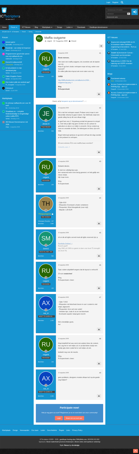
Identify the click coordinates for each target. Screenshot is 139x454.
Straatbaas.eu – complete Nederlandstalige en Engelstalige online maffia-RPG (17, 113)
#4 (100, 198)
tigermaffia (9, 44)
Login (108, 2)
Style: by (69, 445)
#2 (100, 108)
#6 (100, 265)
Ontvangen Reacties (44, 221)
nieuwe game (10, 42)
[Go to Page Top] (135, 451)
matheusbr (9, 59)
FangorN (113, 89)
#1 (100, 53)
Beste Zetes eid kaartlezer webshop (87, 442)
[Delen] (101, 46)
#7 (100, 297)
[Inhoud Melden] (99, 94)
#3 (100, 161)
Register (115, 2)
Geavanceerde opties (112, 17)
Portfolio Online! (64, 243)
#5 (100, 233)
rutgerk (49, 41)
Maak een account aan (74, 418)
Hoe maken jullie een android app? (18, 82)
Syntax (8, 73)
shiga (7, 127)
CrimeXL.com (63, 147)
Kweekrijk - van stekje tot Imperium (18, 48)
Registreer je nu (66, 413)
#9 (100, 373)
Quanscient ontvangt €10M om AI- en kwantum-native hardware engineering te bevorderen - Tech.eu (123, 44)
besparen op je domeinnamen (72, 101)
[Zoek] (122, 2)
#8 (100, 339)
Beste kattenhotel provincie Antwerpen (60, 442)
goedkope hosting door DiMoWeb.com (73, 439)
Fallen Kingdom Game (14, 76)
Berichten (41, 76)
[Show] (128, 14)
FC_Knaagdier (10, 85)
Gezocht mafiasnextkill (14, 62)
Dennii (8, 50)
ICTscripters (114, 49)
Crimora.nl (9, 88)
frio (6, 108)
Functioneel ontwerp (118, 78)
